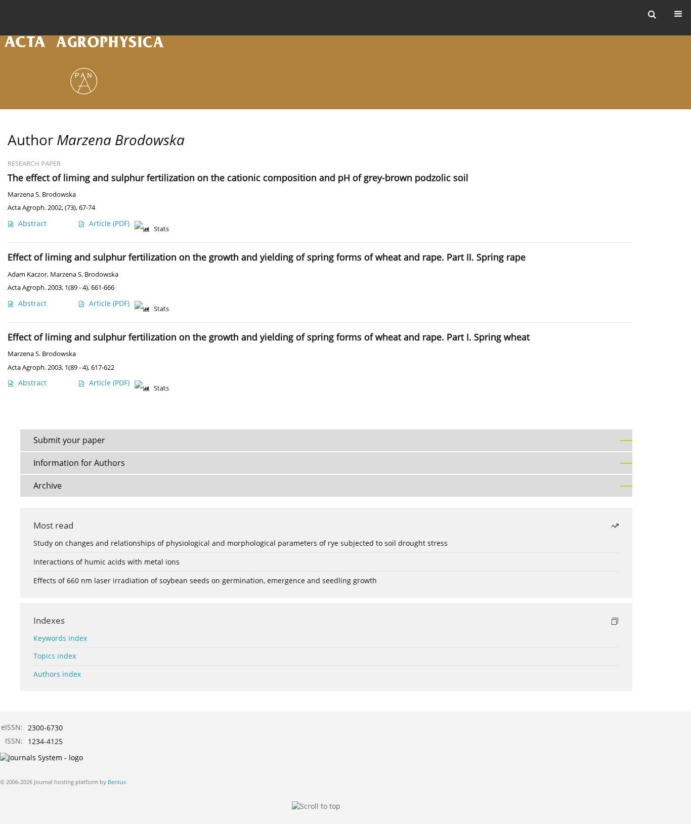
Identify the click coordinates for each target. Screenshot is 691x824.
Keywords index (60, 638)
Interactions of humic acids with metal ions (106, 562)
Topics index (54, 656)
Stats (161, 229)
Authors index (57, 674)
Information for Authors (79, 462)
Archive (47, 485)
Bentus (117, 782)
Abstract (32, 223)
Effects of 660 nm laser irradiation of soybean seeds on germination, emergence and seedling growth (205, 580)
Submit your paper (69, 440)
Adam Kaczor (27, 274)
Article (109, 223)
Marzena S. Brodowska (42, 194)
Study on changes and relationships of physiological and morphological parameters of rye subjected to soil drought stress (240, 543)
